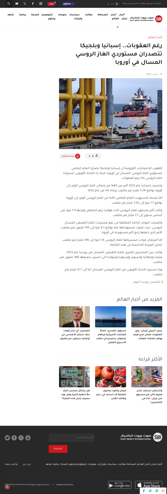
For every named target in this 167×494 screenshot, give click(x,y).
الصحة (35, 15)
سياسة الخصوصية (65, 485)
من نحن (27, 464)
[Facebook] (144, 490)
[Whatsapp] (156, 490)
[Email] (163, 490)
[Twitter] (150, 490)
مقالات (88, 15)
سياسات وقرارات (107, 464)
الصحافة (103, 15)
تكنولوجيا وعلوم (78, 464)
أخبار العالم (115, 17)
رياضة (22, 15)
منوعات (62, 15)
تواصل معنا (11, 464)
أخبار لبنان (156, 464)
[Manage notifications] (7, 486)
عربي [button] (112, 4)
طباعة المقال (68, 156)
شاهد (10, 15)
